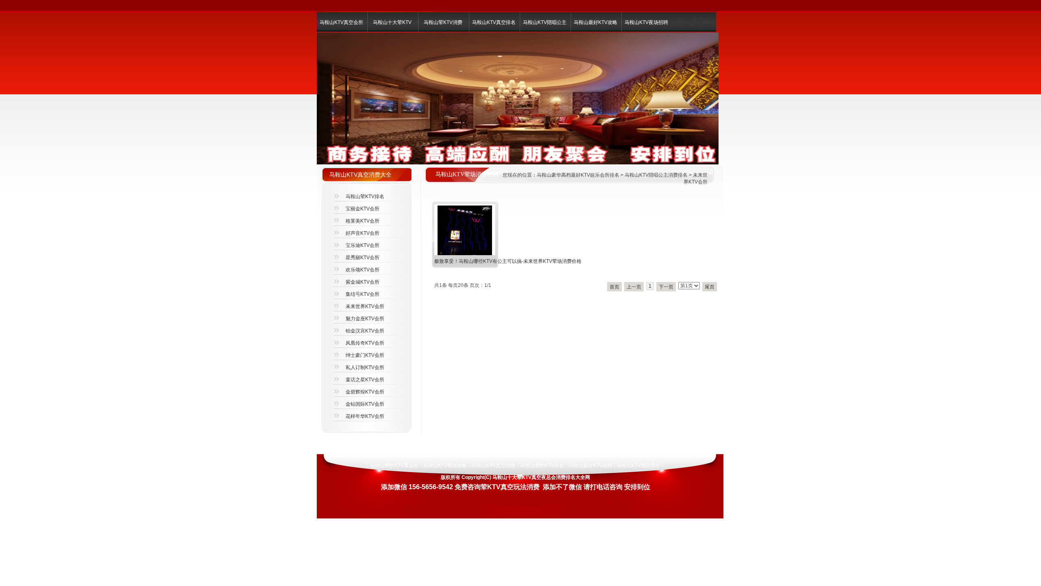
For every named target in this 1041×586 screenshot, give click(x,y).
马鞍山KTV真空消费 (493, 465)
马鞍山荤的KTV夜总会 (394, 465)
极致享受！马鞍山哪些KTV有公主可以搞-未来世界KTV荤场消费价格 (507, 261)
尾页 (709, 287)
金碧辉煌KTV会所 (365, 392)
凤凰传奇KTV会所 (365, 343)
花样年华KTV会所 (365, 416)
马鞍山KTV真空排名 (494, 22)
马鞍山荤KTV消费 (443, 22)
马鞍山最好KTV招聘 (590, 465)
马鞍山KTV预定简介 (638, 465)
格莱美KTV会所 (362, 221)
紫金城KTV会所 (362, 282)
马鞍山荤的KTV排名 (542, 465)
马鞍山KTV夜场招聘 (646, 22)
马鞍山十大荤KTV (392, 22)
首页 (614, 287)
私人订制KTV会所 (365, 367)
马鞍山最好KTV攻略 (595, 22)
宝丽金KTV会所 (362, 209)
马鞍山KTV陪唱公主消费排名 (656, 175)
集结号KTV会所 (362, 294)
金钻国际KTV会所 (365, 404)
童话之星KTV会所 (365, 380)
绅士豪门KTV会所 (365, 355)
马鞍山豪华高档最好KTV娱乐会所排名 (578, 175)
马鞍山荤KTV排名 (365, 196)
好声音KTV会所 (362, 233)
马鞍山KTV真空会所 (341, 22)
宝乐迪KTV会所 (362, 245)
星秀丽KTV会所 (362, 257)
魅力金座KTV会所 (365, 318)
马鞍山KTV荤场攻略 (445, 465)
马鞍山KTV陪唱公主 (544, 22)
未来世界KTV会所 (365, 306)
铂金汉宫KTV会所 (365, 331)
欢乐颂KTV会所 (362, 270)
